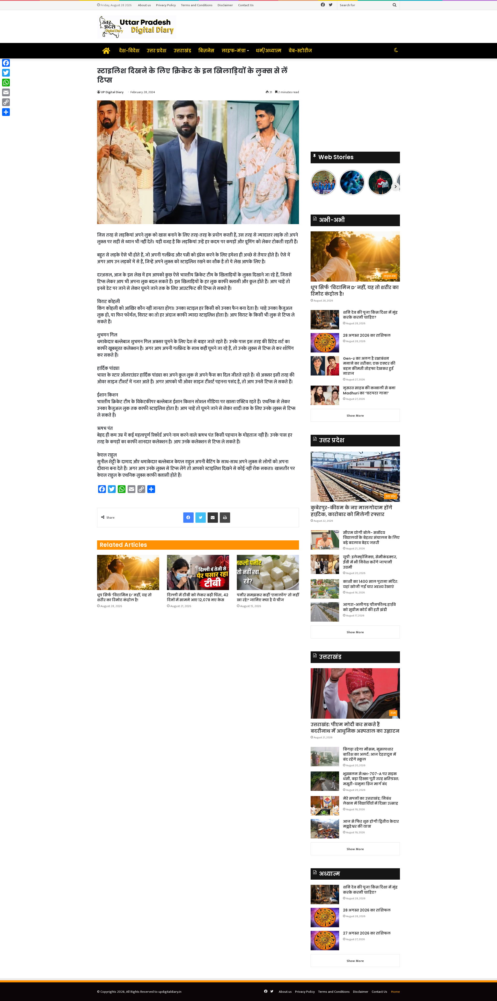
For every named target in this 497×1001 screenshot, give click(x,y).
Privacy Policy (166, 5)
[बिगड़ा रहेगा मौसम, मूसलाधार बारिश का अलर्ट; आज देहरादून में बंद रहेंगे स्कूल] (325, 756)
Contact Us (246, 5)
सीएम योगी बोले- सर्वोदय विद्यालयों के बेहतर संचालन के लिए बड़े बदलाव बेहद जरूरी (371, 537)
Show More (355, 415)
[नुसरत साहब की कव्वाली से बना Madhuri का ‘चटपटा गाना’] (325, 395)
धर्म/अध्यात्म (268, 51)
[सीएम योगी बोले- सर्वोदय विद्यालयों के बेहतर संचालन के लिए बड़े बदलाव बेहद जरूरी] (325, 540)
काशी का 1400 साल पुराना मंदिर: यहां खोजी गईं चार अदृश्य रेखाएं (370, 584)
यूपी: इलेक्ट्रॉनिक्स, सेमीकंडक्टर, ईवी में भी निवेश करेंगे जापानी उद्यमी (370, 562)
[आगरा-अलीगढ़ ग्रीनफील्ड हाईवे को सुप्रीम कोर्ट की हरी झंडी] (325, 612)
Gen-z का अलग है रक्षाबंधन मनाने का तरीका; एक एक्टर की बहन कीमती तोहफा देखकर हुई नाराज (369, 366)
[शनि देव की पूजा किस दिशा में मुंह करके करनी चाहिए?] (325, 319)
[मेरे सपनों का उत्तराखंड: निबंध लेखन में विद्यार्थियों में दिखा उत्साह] (325, 805)
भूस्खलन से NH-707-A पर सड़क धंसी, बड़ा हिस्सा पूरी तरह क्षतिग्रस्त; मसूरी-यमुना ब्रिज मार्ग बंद (371, 778)
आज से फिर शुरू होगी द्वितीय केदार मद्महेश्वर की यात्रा (371, 824)
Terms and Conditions (197, 5)
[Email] (6, 92)
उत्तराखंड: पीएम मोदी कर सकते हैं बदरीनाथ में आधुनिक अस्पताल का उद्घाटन (355, 727)
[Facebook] (6, 63)
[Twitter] (6, 73)
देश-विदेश (129, 51)
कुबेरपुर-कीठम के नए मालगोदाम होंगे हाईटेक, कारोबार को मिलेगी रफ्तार (351, 510)
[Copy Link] (6, 102)
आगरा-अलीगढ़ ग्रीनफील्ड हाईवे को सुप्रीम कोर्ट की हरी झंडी (369, 607)
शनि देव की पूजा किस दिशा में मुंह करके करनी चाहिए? (370, 315)
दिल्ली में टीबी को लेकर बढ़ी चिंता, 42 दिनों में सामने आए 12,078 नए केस (197, 597)
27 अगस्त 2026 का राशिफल (367, 933)
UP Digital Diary (112, 92)
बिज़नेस (206, 51)
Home (395, 992)
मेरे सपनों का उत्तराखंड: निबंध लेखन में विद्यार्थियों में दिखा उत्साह (370, 801)
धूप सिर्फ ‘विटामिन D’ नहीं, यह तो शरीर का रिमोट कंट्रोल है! (124, 597)
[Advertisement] (355, 102)
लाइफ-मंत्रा (234, 51)
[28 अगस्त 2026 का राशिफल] (325, 342)
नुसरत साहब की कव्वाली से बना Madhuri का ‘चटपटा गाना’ (369, 390)
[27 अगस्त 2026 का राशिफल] (325, 940)
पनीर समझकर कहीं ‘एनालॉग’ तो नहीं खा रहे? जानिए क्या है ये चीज (268, 597)
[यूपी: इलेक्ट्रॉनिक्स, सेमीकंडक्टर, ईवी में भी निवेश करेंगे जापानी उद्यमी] (325, 564)
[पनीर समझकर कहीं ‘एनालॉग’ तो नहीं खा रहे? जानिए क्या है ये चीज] (268, 572)
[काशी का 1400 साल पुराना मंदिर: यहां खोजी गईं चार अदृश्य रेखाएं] (325, 589)
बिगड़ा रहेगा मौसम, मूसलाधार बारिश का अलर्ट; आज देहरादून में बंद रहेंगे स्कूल (369, 754)
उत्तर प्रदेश (156, 51)
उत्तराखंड (182, 51)
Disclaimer (225, 5)
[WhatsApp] (6, 82)
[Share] (6, 112)
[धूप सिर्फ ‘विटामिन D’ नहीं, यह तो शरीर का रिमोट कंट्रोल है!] (128, 572)
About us (144, 5)
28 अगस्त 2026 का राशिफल (367, 335)
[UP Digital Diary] (136, 26)
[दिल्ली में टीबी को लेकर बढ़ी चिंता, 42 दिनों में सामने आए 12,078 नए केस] (198, 572)
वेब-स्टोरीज (300, 51)
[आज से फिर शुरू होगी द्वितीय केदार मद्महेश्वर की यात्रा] (325, 828)
